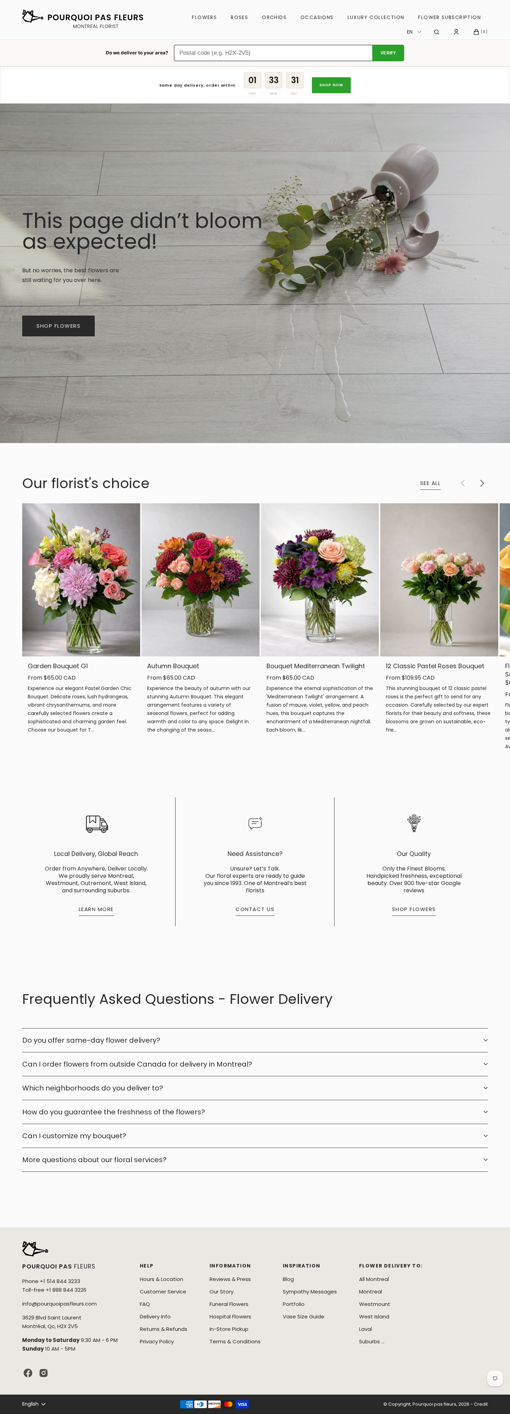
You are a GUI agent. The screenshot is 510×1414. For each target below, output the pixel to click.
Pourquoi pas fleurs (434, 1404)
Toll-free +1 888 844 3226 (54, 1289)
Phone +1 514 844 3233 (51, 1281)
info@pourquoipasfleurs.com (59, 1303)
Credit (481, 1404)
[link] (81, 579)
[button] (436, 31)
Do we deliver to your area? (137, 52)
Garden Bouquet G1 (58, 666)
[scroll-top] (494, 1398)
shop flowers (58, 325)
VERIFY (388, 53)
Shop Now (331, 85)
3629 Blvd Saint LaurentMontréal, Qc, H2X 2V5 (52, 1322)
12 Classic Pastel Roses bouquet (435, 666)
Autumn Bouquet (173, 666)
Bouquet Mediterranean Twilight (315, 666)
